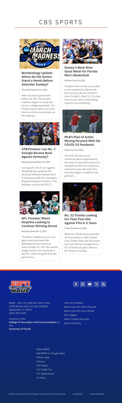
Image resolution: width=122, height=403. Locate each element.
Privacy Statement (97, 394)
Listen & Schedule (73, 302)
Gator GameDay (72, 323)
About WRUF (43, 349)
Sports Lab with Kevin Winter (79, 310)
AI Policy (41, 377)
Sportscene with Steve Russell (80, 306)
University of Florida (20, 328)
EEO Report (42, 365)
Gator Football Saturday (76, 319)
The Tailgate (70, 315)
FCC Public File (44, 369)
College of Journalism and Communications (33, 322)
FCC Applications (45, 373)
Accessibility (78, 394)
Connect (40, 361)
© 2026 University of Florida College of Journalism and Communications (37, 394)
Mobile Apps (42, 357)
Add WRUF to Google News (50, 353)
